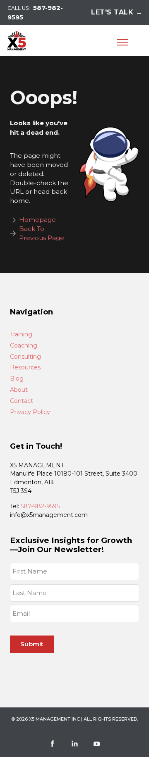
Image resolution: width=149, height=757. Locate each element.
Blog (17, 378)
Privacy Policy (30, 412)
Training (21, 334)
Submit (31, 644)
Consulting (25, 356)
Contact (21, 401)
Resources (25, 367)
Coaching (23, 345)
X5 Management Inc (54, 719)
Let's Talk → (116, 12)
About (19, 389)
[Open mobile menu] (122, 42)
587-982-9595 (40, 506)
